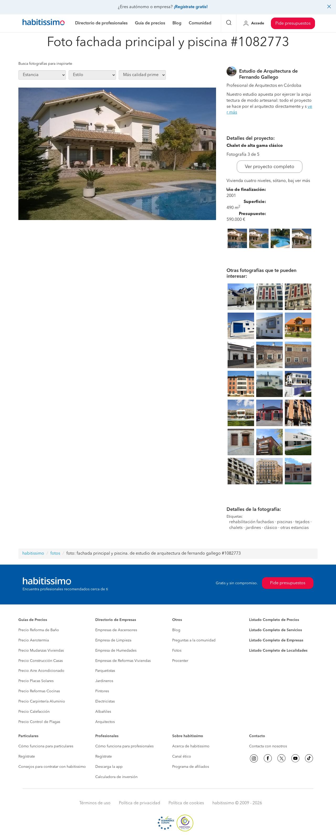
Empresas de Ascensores (116, 630)
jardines (253, 528)
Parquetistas (105, 671)
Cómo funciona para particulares (45, 746)
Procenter (180, 661)
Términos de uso (95, 803)
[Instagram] (254, 758)
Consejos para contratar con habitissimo (52, 767)
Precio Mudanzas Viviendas (41, 650)
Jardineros (104, 681)
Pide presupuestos (293, 24)
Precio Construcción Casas (40, 661)
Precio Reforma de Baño (38, 630)
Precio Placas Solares (36, 681)
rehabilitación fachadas (251, 522)
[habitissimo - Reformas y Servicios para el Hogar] (43, 23)
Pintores (102, 691)
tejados (302, 522)
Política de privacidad (139, 803)
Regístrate (26, 756)
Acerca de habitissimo (190, 746)
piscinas (284, 522)
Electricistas (105, 701)
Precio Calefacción (34, 712)
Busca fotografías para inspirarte (45, 64)
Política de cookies (186, 803)
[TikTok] (309, 758)
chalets (236, 528)
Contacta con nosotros (268, 746)
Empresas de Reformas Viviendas (123, 661)
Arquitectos (105, 722)
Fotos (176, 650)
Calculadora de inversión (116, 777)
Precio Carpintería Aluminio (41, 701)
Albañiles (103, 712)
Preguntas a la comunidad (194, 640)
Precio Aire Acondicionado (41, 671)
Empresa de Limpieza (113, 640)
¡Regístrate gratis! (191, 7)
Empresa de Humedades (115, 650)
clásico (270, 528)
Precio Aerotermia (33, 640)
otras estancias (294, 528)
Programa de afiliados (190, 767)
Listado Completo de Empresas (276, 640)
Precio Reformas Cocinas (39, 691)
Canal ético (181, 756)
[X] (281, 758)
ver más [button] (302, 181)
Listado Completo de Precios (274, 620)
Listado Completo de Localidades (278, 650)
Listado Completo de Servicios (275, 630)
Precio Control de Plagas (39, 722)
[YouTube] (295, 758)
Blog (176, 630)
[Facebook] (267, 758)
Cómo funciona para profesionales (124, 746)
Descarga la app (109, 767)
